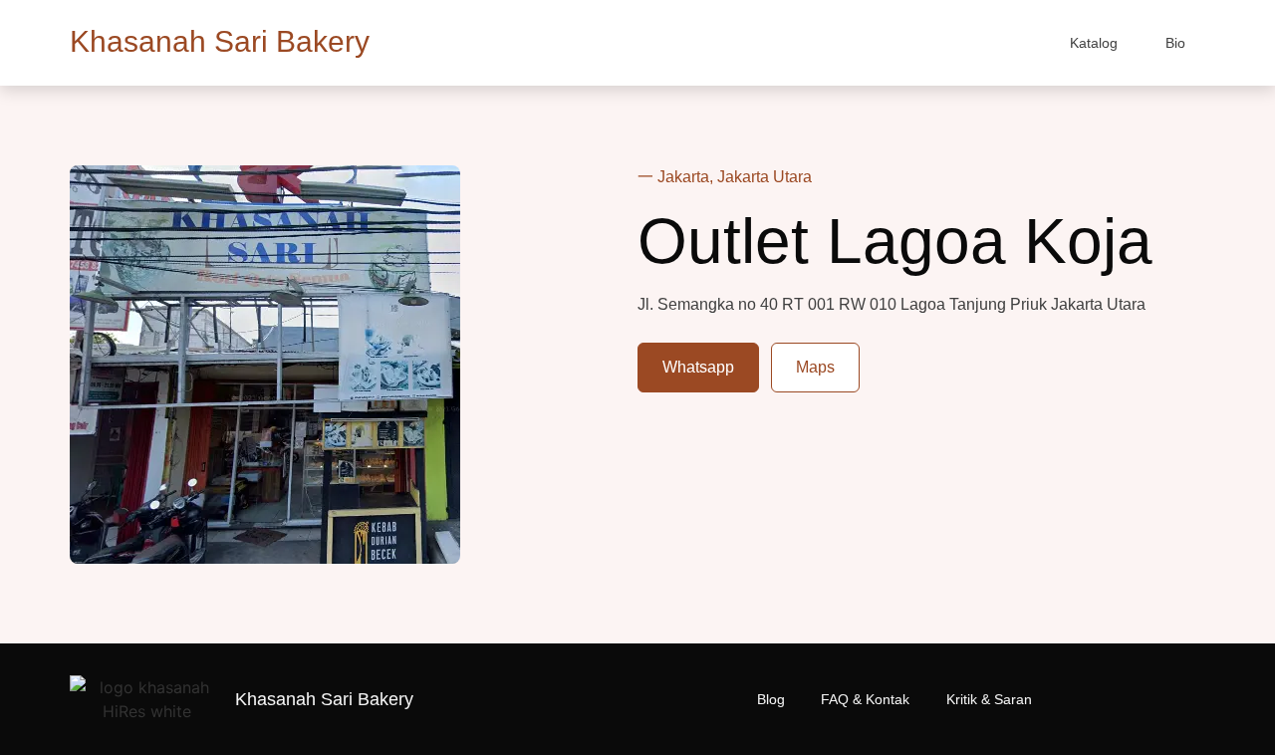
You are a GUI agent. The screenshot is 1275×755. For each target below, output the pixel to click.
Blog (771, 699)
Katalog (1094, 43)
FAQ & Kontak (865, 699)
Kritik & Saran (989, 699)
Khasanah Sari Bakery (220, 41)
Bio (1175, 43)
